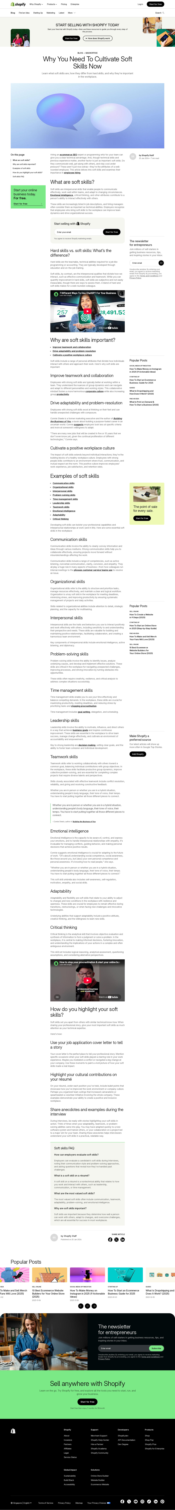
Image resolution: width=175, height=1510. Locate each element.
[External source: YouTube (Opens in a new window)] (136, 1501)
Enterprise (75, 4)
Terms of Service (45, 1503)
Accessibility (69, 1484)
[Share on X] (116, 1239)
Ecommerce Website (100, 1484)
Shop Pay (149, 1440)
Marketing (51, 13)
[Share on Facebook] (110, 1239)
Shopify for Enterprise (154, 1448)
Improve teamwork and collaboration (72, 347)
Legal (66, 1453)
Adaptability (59, 515)
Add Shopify (138, 754)
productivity (63, 394)
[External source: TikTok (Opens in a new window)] (149, 1501)
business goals (80, 730)
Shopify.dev (123, 1435)
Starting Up (38, 13)
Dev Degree (123, 1444)
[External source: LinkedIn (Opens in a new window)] (156, 1501)
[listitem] (87, 1282)
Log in (140, 4)
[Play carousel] (87, 1306)
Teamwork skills (61, 507)
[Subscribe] (161, 263)
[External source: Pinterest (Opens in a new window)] (162, 1501)
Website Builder (98, 1480)
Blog (13, 13)
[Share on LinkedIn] (122, 1239)
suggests (78, 424)
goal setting (84, 712)
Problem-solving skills (64, 495)
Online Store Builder (100, 1476)
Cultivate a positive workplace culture (72, 355)
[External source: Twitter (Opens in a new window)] (129, 1501)
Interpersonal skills (62, 491)
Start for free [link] (112, 232)
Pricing (64, 4)
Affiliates (67, 1448)
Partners (67, 1444)
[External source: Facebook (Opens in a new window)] (122, 1501)
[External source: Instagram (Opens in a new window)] (142, 1501)
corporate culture (94, 391)
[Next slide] (94, 1306)
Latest (61, 13)
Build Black (69, 1480)
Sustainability (70, 1476)
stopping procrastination (83, 706)
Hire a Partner (97, 1444)
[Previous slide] (80, 1306)
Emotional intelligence (61, 195)
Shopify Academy (99, 1448)
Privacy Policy (135, 278)
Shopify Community (99, 1453)
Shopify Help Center (100, 1440)
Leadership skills (61, 503)
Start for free (155, 4)
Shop (147, 1435)
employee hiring (72, 172)
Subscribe (156, 1348)
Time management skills (65, 499)
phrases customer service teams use (93, 570)
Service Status (70, 1457)
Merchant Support (99, 1435)
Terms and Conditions (149, 276)
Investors (68, 1440)
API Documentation (126, 1440)
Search (158, 13)
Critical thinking (61, 519)
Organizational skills (63, 487)
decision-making (86, 745)
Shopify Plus (150, 1444)
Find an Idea (24, 13)
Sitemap (79, 1503)
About (66, 1435)
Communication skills (64, 483)
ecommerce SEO (68, 154)
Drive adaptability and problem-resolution (74, 351)
